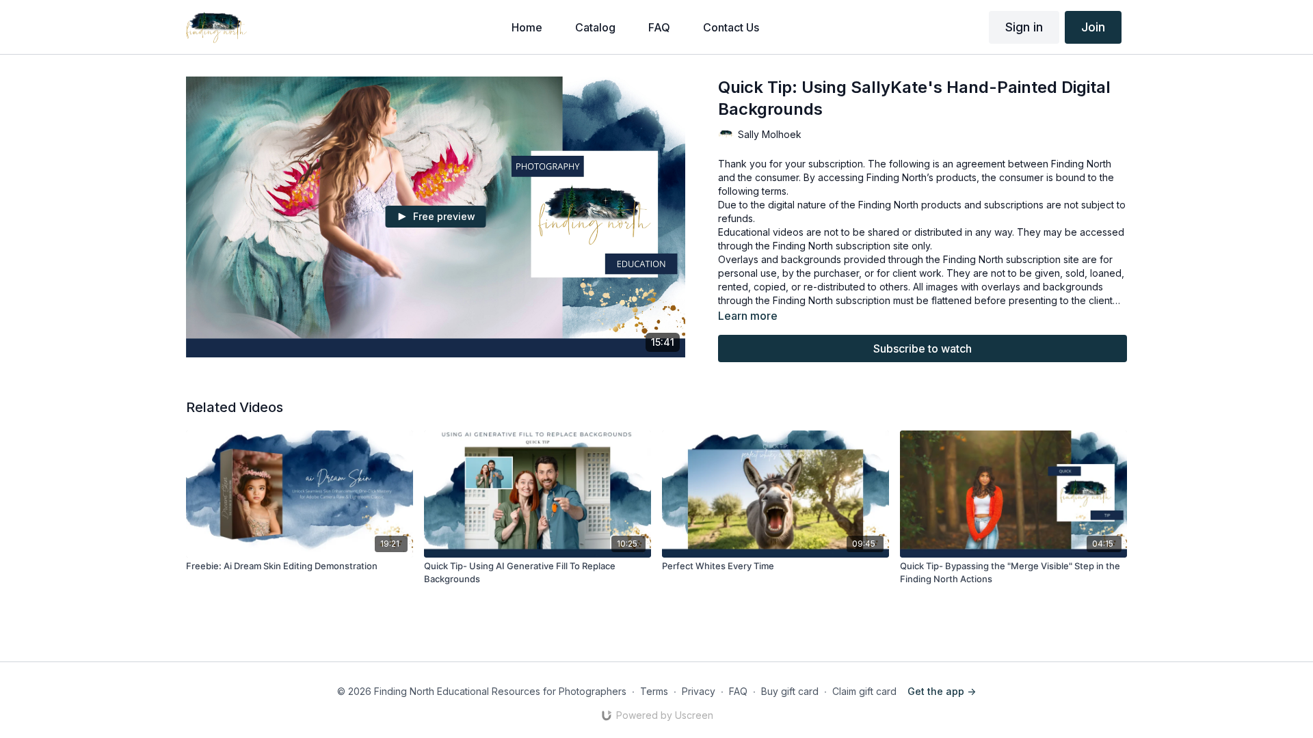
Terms (654, 691)
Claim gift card (864, 691)
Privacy (698, 691)
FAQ (738, 691)
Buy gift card (790, 691)
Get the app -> (941, 691)
